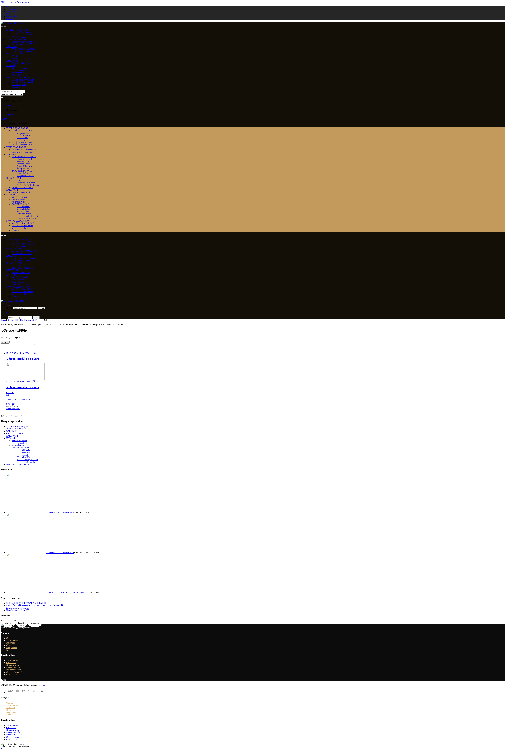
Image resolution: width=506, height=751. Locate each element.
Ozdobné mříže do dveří (27, 218)
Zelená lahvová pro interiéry (18, 608)
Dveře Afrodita (23, 133)
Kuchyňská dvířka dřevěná (28, 185)
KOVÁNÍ (10, 65)
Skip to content (23, 2)
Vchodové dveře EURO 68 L (24, 42)
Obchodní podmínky (15, 672)
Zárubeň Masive (23, 164)
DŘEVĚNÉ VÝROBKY (22, 58)
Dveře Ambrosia (24, 135)
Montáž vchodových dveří (22, 82)
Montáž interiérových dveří (23, 80)
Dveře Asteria (22, 137)
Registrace (10, 115)
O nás (8, 14)
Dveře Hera (22, 140)
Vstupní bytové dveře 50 (22, 44)
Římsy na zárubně (24, 168)
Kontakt (9, 18)
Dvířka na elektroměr (26, 183)
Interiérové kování (19, 68)
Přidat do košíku (13, 409)
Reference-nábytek (14, 670)
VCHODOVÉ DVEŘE (16, 39)
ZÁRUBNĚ (11, 46)
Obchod (9, 7)
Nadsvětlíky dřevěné (25, 176)
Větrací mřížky (23, 211)
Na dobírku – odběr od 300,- (18, 610)
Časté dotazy (11, 662)
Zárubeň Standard (24, 159)
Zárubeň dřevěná (24, 173)
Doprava (15, 87)
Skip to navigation (8, 2)
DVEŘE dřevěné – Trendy (23, 35)
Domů (3, 320)
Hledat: (9, 308)
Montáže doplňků (19, 84)
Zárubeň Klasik (23, 161)
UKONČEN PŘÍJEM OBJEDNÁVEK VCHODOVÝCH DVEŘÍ (34, 605)
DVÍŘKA (16, 56)
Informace (10, 11)
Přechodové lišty (24, 214)
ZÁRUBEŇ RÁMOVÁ (22, 51)
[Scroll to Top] (1, 749)
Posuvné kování (18, 73)
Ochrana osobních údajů (16, 674)
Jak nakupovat (12, 9)
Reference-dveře (13, 667)
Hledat (41, 308)
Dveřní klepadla (23, 206)
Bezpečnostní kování (20, 70)
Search (9, 305)
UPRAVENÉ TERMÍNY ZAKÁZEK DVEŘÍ (26, 603)
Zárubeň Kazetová (24, 166)
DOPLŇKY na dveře (21, 75)
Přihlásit (9, 106)
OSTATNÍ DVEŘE (14, 54)
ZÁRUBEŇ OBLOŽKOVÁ (24, 49)
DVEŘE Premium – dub (22, 37)
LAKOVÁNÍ (12, 61)
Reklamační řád (12, 665)
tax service (43, 685)
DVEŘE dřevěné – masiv (22, 32)
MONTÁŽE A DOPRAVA (17, 77)
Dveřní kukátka (23, 209)
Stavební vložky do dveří (27, 216)
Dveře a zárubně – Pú (21, 63)
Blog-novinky (12, 16)
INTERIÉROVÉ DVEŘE (17, 30)
